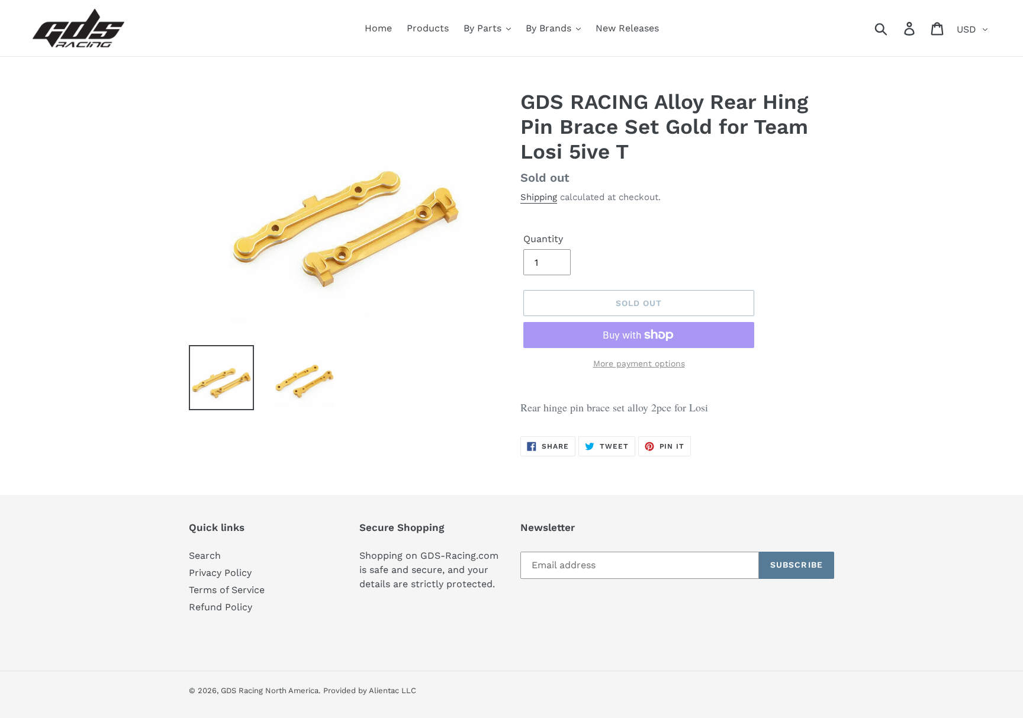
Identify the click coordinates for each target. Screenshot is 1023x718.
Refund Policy (220, 607)
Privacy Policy (220, 572)
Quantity (543, 238)
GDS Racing (242, 690)
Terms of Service (227, 589)
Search (205, 555)
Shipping (538, 197)
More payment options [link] (639, 363)
